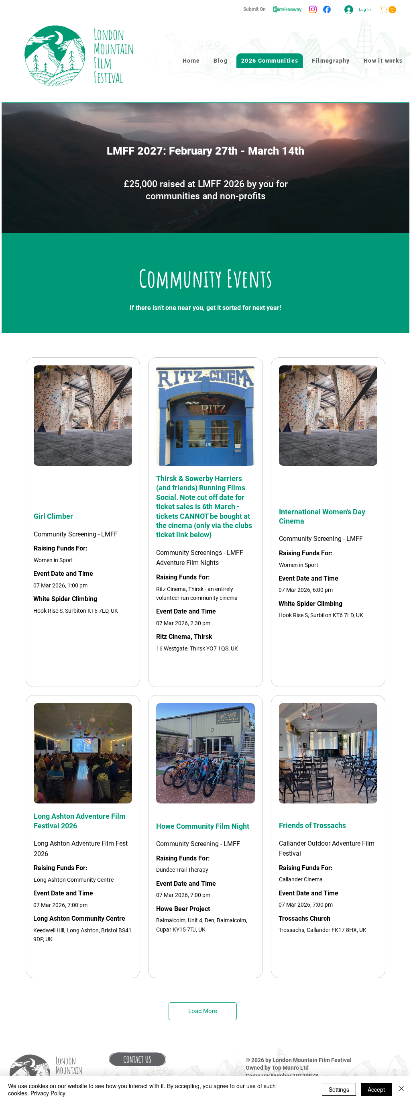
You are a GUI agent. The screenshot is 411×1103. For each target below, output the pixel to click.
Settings (339, 1089)
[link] (389, 9)
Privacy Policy (48, 1093)
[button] (137, 1059)
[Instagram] (313, 9)
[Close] (401, 1089)
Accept (376, 1089)
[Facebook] (327, 9)
